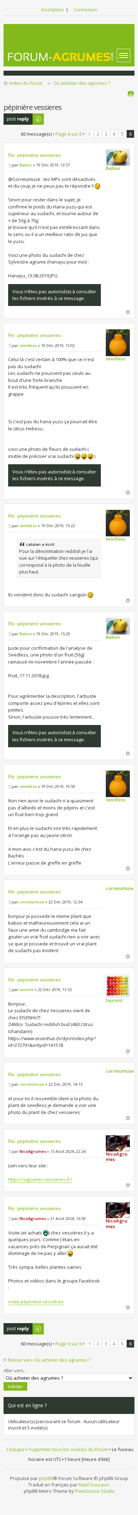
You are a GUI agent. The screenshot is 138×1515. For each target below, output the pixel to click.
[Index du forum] (61, 56)
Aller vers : (15, 1370)
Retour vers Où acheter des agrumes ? (49, 1360)
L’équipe (16, 1449)
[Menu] (123, 55)
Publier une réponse (16, 119)
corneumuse (31, 901)
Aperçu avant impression (130, 93)
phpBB (46, 1478)
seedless (28, 345)
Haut (128, 312)
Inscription (52, 9)
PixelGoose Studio (95, 1491)
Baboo (25, 164)
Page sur (69, 134)
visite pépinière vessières (36, 1301)
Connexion (85, 9)
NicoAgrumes (32, 1151)
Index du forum (26, 83)
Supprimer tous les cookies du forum (68, 1449)
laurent (26, 989)
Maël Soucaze (94, 1484)
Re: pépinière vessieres (34, 155)
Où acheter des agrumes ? (81, 83)
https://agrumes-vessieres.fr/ (40, 1179)
